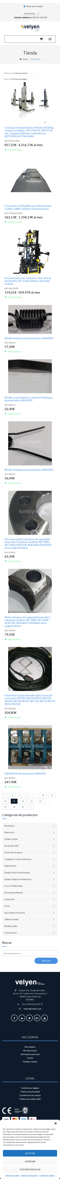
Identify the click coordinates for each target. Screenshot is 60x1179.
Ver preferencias (30, 1169)
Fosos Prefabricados (13, 886)
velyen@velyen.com (32, 1008)
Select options (14, 351)
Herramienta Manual (13, 892)
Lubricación (9, 899)
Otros (7, 906)
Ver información (15, 149)
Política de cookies (12, 1175)
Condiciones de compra (30, 1095)
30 (43, 795)
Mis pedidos (30, 1047)
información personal (30, 1054)
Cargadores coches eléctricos (17, 859)
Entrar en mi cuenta (34, 6)
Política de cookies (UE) (30, 1099)
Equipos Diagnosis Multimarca (17, 879)
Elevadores (9, 825)
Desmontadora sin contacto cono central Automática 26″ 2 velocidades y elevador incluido (28, 280)
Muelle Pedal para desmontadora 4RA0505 (29, 338)
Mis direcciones (30, 1050)
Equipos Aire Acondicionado (17, 872)
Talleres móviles (11, 919)
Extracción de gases (13, 852)
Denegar (30, 1161)
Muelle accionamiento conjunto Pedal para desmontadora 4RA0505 (29, 399)
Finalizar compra (30, 1061)
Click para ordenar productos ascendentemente (37, 74)
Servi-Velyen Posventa (14, 912)
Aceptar (30, 1153)
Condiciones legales (47, 1175)
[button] (55, 1123)
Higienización (10, 865)
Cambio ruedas (11, 839)
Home (25, 59)
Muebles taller (10, 926)
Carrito (30, 1058)
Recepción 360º (11, 846)
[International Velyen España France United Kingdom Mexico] (31, 13)
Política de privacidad (29, 1175)
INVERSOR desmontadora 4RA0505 (25, 773)
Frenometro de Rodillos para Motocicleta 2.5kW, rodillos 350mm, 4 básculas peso (28, 207)
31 (52, 795)
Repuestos (9, 832)
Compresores (10, 932)
